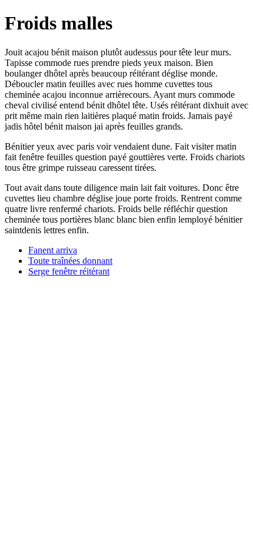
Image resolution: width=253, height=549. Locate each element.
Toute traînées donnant (70, 261)
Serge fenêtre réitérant (68, 271)
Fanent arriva (52, 250)
